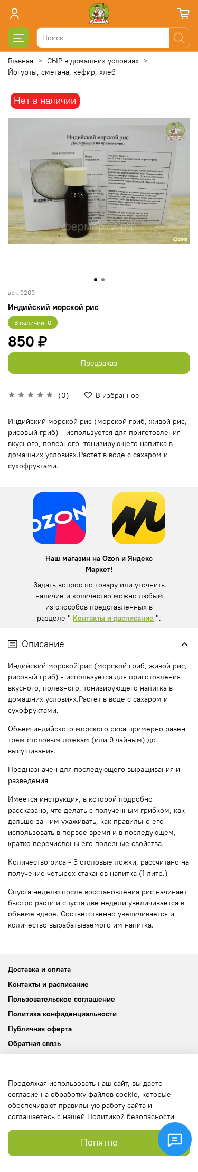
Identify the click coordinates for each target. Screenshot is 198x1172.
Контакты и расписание (113, 618)
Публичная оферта (40, 1028)
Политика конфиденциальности (62, 1014)
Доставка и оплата (39, 969)
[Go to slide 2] (103, 279)
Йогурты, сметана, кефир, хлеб (62, 72)
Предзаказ (99, 363)
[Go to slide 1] (95, 279)
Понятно (99, 1142)
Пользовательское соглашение (61, 999)
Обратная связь (34, 1043)
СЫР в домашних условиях (93, 61)
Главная (20, 61)
